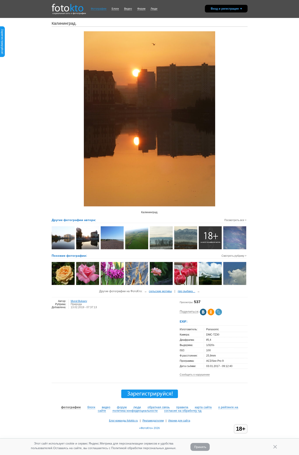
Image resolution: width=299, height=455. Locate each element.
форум (122, 407)
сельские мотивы (160, 291)
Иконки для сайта (179, 420)
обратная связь (159, 407)
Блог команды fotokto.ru (123, 420)
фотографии (71, 407)
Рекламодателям (153, 420)
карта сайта (203, 407)
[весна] (112, 284)
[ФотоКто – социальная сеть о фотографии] (68, 6)
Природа (76, 304)
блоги (91, 407)
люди (137, 407)
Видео (128, 8)
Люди (154, 8)
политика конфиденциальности (135, 410)
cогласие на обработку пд (182, 410)
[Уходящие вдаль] (210, 284)
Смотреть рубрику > (234, 255)
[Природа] (63, 284)
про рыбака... (186, 291)
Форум (141, 8)
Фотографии (98, 8)
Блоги (115, 8)
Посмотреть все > (235, 220)
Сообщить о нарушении (195, 374)
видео (106, 407)
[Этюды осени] (137, 284)
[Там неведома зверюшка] (235, 284)
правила (182, 407)
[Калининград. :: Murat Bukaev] (63, 248)
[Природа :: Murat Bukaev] (137, 248)
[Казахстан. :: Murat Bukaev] (161, 248)
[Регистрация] (2, 56)
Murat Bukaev (79, 301)
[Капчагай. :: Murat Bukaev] (112, 248)
